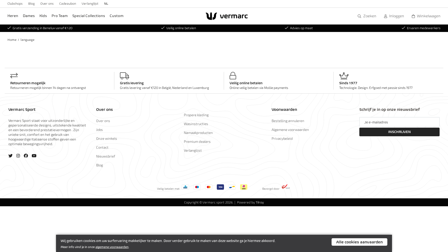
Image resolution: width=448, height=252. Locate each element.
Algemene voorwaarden (290, 129)
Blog (31, 4)
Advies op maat (301, 28)
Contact (102, 147)
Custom (116, 16)
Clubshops (15, 4)
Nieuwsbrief (105, 156)
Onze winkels (106, 138)
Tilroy (260, 202)
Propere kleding (196, 115)
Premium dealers (197, 141)
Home (12, 40)
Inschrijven (399, 132)
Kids (43, 16)
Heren (12, 16)
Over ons (47, 4)
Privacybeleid (282, 138)
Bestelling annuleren (288, 121)
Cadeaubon (67, 4)
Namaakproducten (198, 132)
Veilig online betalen (181, 28)
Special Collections (88, 16)
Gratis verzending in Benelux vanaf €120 (42, 28)
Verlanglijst (90, 4)
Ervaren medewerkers (424, 28)
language (28, 40)
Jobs (99, 129)
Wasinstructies (196, 124)
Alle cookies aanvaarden (359, 242)
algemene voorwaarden (112, 247)
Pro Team (60, 16)
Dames (29, 16)
